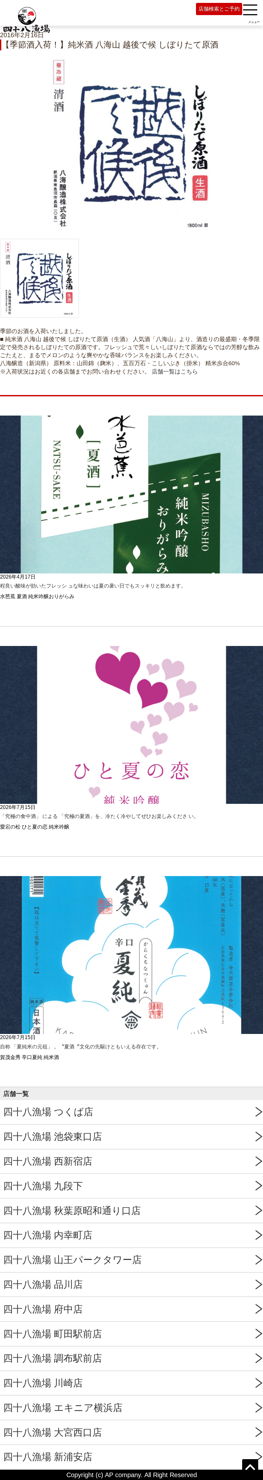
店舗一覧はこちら (175, 371)
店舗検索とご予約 (219, 9)
